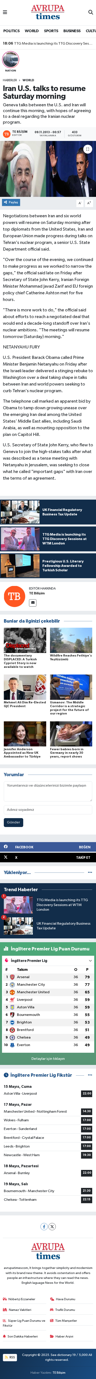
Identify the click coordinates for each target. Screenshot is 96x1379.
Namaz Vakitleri (20, 1310)
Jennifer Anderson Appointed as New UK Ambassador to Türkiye (22, 753)
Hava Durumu (65, 1299)
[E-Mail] (32, 603)
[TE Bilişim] (14, 596)
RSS (12, 1357)
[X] (52, 1226)
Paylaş (13, 202)
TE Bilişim (37, 593)
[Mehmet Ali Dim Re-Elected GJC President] (25, 687)
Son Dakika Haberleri (23, 1336)
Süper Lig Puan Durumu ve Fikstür (24, 1323)
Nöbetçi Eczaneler (21, 1299)
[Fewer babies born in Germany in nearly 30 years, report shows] (71, 734)
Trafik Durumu (65, 1310)
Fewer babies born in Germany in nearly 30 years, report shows (66, 753)
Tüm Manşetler (66, 1320)
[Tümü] (90, 872)
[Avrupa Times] (48, 12)
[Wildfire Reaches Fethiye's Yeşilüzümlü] (71, 640)
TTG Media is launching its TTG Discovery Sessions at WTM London (48, 44)
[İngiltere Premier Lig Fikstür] (90, 1075)
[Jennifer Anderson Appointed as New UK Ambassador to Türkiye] (25, 734)
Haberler (10, 80)
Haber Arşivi (64, 1336)
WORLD (32, 31)
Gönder (13, 822)
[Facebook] (44, 1226)
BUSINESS (71, 31)
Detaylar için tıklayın (48, 1059)
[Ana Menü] (5, 12)
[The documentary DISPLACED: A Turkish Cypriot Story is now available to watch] (25, 640)
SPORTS (51, 31)
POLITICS (11, 31)
